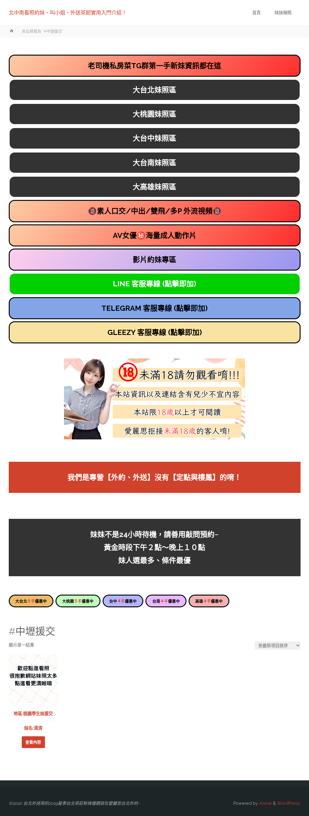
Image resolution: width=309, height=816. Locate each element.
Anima (265, 803)
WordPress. (289, 803)
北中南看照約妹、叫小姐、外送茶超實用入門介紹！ (68, 13)
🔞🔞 (154, 211)
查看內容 (33, 742)
